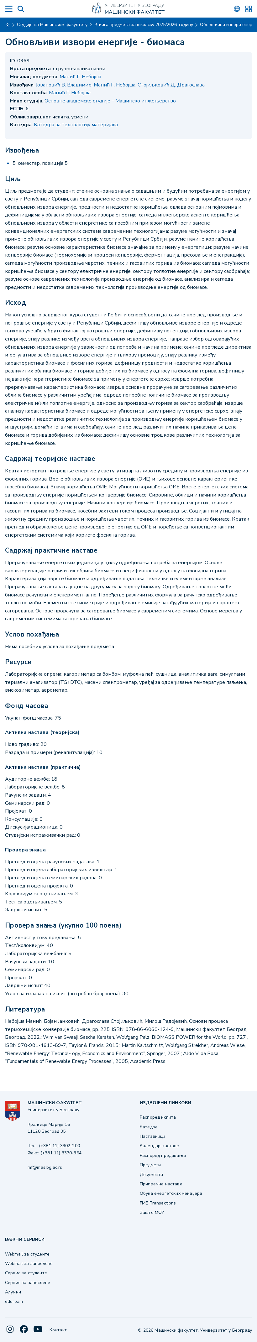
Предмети (150, 1165)
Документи (151, 1175)
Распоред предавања (163, 1155)
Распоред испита (158, 1117)
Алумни (13, 1292)
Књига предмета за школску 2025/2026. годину (144, 25)
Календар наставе (159, 1146)
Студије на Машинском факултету (52, 25)
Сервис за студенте (26, 1273)
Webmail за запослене (29, 1264)
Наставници (152, 1136)
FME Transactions (158, 1203)
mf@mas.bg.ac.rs (45, 1167)
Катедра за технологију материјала (76, 124)
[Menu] (9, 9)
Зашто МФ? (152, 1212)
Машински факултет (135, 12)
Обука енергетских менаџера (171, 1193)
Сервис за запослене (27, 1283)
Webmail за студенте (27, 1254)
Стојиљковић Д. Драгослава (171, 84)
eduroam (14, 1301)
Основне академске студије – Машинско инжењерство (110, 100)
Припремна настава (161, 1184)
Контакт (58, 1330)
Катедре (149, 1127)
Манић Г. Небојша (80, 76)
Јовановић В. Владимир (64, 84)
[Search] (21, 9)
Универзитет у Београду (134, 5)
